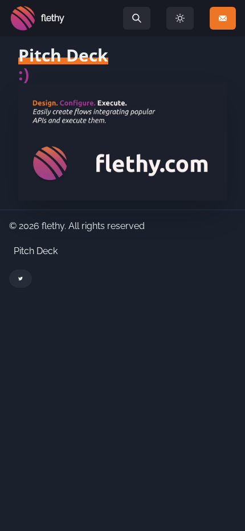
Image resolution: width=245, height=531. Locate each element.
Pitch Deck (36, 251)
